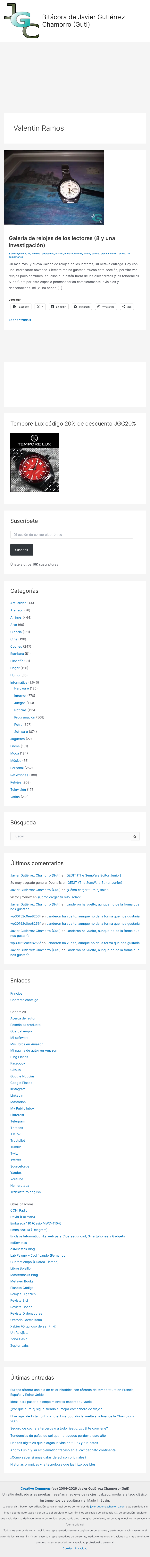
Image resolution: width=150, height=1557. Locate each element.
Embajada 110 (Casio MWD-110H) (35, 1223)
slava (104, 253)
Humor (15, 675)
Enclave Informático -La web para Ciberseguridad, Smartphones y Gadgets (67, 1236)
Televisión (18, 790)
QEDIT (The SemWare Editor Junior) (93, 875)
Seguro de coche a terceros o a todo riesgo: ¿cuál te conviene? (59, 1428)
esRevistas (18, 1243)
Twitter (15, 1160)
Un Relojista (19, 1333)
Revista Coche (21, 1307)
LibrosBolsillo (20, 1268)
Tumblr (15, 1147)
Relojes (36, 253)
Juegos (20, 703)
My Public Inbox (22, 1108)
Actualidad (18, 603)
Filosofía (16, 661)
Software (21, 732)
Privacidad (81, 1548)
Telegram (17, 1121)
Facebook (17, 1063)
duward (68, 253)
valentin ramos (116, 253)
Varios (15, 797)
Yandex (16, 1173)
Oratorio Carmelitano (26, 1320)
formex (78, 253)
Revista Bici (19, 1300)
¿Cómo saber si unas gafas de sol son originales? (48, 1457)
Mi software (19, 1038)
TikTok (15, 1134)
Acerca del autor (23, 1018)
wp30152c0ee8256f (25, 916)
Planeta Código (22, 1288)
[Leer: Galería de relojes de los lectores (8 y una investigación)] (54, 187)
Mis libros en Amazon (26, 1044)
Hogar (15, 668)
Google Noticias (22, 1076)
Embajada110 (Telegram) (28, 1230)
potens (95, 253)
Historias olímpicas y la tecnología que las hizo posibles (53, 1464)
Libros (15, 746)
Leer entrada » (20, 320)
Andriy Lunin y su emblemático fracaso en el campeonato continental (63, 1450)
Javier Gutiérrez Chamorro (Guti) (35, 875)
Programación (24, 717)
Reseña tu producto (25, 1025)
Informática (18, 682)
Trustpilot (17, 1140)
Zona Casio (19, 1339)
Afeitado (16, 610)
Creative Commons (36, 1488)
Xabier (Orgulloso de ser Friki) (33, 1326)
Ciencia (16, 632)
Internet (20, 696)
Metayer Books (22, 1281)
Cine (13, 639)
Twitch (15, 1153)
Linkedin (16, 1095)
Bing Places (19, 1057)
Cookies (68, 1548)
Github (15, 1070)
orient (87, 253)
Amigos (16, 617)
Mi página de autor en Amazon (33, 1050)
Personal (17, 768)
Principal (16, 993)
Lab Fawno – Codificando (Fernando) (38, 1255)
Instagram (17, 1089)
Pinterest (17, 1115)
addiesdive (48, 253)
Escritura (17, 654)
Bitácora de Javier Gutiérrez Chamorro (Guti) (83, 20)
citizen (59, 253)
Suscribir (21, 550)
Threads (16, 1128)
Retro (18, 725)
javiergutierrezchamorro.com (107, 1506)
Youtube (16, 1179)
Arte (13, 625)
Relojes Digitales (23, 1294)
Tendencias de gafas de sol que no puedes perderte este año (58, 1436)
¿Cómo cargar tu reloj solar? (87, 890)
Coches (16, 646)
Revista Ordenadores (26, 1313)
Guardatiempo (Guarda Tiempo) (34, 1262)
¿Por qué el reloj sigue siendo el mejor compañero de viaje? (56, 1409)
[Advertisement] (75, 71)
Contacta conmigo (24, 1000)
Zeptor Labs (19, 1345)
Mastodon (18, 1102)
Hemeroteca (19, 1185)
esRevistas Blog (22, 1249)
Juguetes (17, 739)
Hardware (21, 688)
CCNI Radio (19, 1210)
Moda (14, 753)
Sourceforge (19, 1166)
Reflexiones (19, 775)
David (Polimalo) (22, 1217)
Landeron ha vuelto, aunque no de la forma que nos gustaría (93, 916)
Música (15, 761)
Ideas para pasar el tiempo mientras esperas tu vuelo (51, 1402)
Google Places (21, 1083)
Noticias (20, 710)
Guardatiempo (21, 1031)
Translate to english (25, 1192)
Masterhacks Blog (24, 1275)
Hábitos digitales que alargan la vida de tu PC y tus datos (54, 1443)
